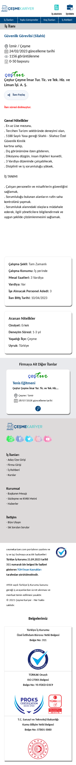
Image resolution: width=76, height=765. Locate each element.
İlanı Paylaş (18, 95)
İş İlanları (12, 455)
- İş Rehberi (13, 470)
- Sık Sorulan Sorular (18, 527)
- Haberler (12, 503)
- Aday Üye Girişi (16, 460)
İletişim (11, 517)
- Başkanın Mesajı (16, 493)
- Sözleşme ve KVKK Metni (21, 498)
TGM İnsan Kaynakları (29, 569)
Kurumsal (13, 489)
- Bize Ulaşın (13, 522)
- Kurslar (11, 475)
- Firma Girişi (13, 465)
